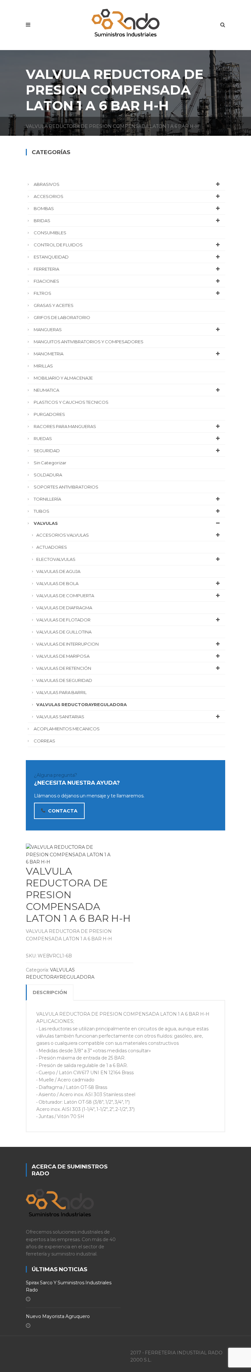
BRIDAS (42, 220)
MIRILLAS (43, 365)
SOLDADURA (48, 474)
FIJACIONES (46, 281)
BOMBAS (44, 208)
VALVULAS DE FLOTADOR (63, 619)
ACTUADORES (51, 547)
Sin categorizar (50, 462)
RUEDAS (43, 438)
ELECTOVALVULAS (55, 559)
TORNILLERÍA (47, 499)
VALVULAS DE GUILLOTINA (64, 631)
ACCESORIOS (48, 196)
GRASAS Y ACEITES (54, 305)
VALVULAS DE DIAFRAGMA (64, 607)
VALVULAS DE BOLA (57, 583)
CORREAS (44, 740)
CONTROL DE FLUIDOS (58, 244)
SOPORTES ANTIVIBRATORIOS (66, 487)
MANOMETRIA (48, 353)
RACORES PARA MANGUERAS (65, 426)
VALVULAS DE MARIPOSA (63, 656)
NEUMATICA (46, 390)
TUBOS (41, 511)
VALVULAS (46, 523)
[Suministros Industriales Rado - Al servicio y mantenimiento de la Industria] (125, 21)
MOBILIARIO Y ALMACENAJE (63, 378)
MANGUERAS (48, 329)
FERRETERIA (46, 269)
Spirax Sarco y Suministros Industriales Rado (68, 1286)
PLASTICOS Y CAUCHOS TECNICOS (71, 402)
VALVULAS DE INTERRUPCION (67, 644)
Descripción (50, 992)
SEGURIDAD (47, 450)
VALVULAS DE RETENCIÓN (63, 668)
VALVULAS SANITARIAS (60, 716)
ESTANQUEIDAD (51, 256)
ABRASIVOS (46, 184)
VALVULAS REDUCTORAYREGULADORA (81, 704)
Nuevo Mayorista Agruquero (58, 1316)
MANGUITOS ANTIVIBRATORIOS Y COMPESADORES (88, 341)
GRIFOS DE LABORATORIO (62, 317)
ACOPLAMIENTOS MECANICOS (67, 728)
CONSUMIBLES (50, 232)
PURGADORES (49, 414)
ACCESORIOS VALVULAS (62, 535)
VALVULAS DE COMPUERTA (65, 595)
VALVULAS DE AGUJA (58, 571)
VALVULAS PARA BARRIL (61, 692)
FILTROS (42, 293)
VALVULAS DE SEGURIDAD (64, 680)
